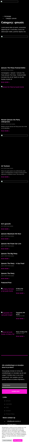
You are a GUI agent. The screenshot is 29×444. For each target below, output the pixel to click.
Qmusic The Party (7, 273)
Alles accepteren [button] (17, 440)
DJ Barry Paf (19, 288)
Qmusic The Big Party (9, 253)
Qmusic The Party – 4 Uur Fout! (12, 263)
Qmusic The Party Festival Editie (13, 68)
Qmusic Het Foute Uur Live (11, 243)
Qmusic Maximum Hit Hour (11, 234)
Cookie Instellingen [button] (7, 440)
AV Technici (5, 166)
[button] (26, 4)
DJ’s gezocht (6, 224)
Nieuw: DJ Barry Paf (21, 331)
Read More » (5, 82)
